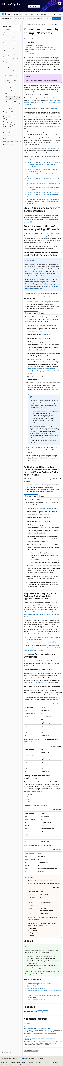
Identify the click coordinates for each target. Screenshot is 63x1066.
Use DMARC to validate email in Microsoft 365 (41, 642)
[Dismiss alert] (59, 3)
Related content (29, 53)
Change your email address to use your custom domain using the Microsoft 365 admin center (42, 102)
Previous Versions (15, 1062)
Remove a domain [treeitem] (9, 71)
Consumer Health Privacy (50, 1062)
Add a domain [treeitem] (8, 65)
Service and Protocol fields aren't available (37, 682)
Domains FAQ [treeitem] (8, 91)
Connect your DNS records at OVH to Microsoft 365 (43, 192)
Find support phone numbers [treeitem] (11, 141)
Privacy (38, 1062)
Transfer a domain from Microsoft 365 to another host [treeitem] (11, 76)
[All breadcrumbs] (25, 24)
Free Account (56, 18)
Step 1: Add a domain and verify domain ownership (39, 47)
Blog (23, 1062)
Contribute (31, 1062)
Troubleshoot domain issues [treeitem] (12, 109)
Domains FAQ (52, 108)
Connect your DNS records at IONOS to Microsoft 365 (43, 162)
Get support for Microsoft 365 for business (39, 974)
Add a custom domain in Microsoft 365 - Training (38, 1028)
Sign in (59, 14)
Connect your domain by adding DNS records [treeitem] (13, 98)
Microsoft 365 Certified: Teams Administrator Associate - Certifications (40, 1038)
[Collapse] (20, 23)
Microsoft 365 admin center (35, 24)
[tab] (31, 313)
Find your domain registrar (48, 148)
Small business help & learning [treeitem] (12, 38)
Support (27, 51)
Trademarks (13, 1065)
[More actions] (60, 24)
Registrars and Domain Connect (34, 45)
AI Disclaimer (5, 1062)
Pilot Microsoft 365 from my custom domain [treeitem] (12, 82)
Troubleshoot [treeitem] (6, 136)
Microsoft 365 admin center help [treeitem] (10, 34)
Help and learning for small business (38, 984)
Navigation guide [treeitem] (8, 145)
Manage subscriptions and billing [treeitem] (10, 118)
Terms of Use (4, 1065)
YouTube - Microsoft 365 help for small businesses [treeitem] (11, 42)
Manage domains (32, 1000)
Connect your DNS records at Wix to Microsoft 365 (42, 199)
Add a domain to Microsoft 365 (36, 988)
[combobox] (11, 26)
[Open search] (55, 14)
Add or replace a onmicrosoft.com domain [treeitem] (11, 87)
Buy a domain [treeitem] (8, 68)
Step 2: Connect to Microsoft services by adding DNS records (42, 49)
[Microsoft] (3, 14)
